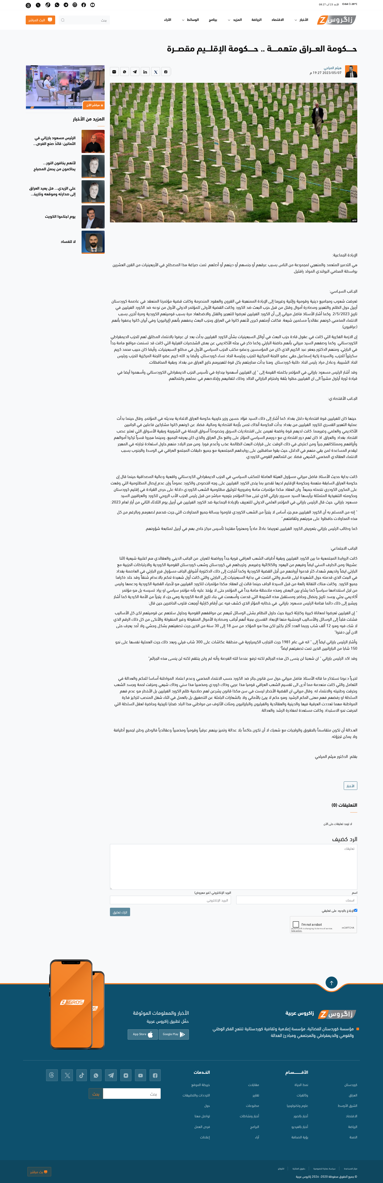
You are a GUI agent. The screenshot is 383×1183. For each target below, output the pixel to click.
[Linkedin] (145, 71)
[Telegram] (135, 71)
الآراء (167, 20)
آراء (257, 1136)
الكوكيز (281, 1168)
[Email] (114, 71)
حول (207, 1105)
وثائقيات (302, 1094)
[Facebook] (165, 71)
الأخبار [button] (304, 20)
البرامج (254, 1126)
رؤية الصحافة (299, 1136)
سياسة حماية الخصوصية (324, 1168)
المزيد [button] (237, 20)
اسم (354, 892)
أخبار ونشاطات (249, 1115)
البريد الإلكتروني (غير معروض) (212, 892)
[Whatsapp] (124, 71)
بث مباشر (37, 1171)
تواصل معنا (202, 1115)
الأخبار (350, 785)
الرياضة (257, 20)
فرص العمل (202, 1126)
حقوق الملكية (299, 1168)
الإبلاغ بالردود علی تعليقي (338, 910)
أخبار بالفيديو (299, 1126)
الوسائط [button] (193, 20)
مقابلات (253, 1084)
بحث (95, 1093)
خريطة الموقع (200, 1084)
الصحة (353, 1136)
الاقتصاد (278, 20)
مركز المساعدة (350, 1168)
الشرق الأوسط (347, 1105)
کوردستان (350, 1084)
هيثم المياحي (333, 67)
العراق (353, 1094)
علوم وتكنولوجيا (297, 1105)
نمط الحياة (301, 1084)
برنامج (213, 20)
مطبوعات (252, 1105)
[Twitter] (155, 71)
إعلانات (205, 1136)
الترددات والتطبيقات (196, 1094)
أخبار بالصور (301, 1115)
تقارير (256, 1094)
